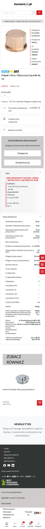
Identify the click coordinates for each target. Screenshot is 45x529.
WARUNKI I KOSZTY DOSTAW (13, 498)
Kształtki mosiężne (9, 21)
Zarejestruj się (22, 162)
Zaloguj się (22, 153)
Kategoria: (36, 33)
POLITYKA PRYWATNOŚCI (11, 492)
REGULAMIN (6, 504)
